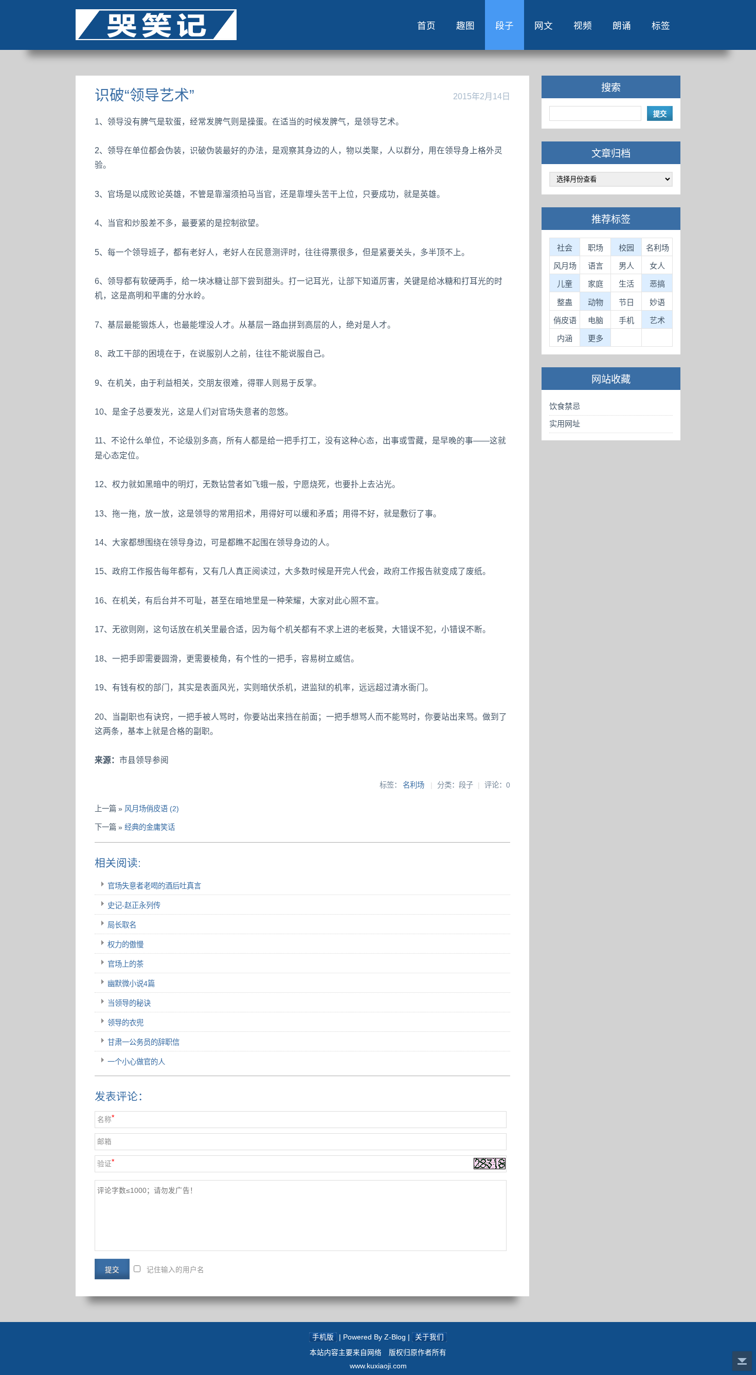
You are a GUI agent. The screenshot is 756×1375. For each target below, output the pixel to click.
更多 (595, 338)
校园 (626, 247)
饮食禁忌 (564, 406)
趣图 (465, 26)
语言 (595, 265)
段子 (504, 26)
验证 (104, 1164)
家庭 (595, 283)
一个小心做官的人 (136, 1062)
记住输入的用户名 (175, 1270)
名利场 (413, 785)
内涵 (564, 338)
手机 (626, 320)
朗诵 (622, 26)
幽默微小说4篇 (131, 983)
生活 (626, 283)
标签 (661, 26)
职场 (595, 247)
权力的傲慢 (125, 944)
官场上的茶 (125, 964)
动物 (595, 302)
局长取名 (121, 925)
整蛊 (564, 302)
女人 (657, 265)
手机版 (323, 1337)
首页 (426, 26)
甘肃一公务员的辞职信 (143, 1042)
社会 (564, 247)
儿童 (564, 283)
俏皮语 (565, 320)
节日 (626, 302)
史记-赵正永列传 (133, 905)
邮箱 (104, 1142)
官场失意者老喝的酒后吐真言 (154, 886)
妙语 (657, 302)
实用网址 (564, 423)
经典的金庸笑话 (149, 827)
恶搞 (657, 283)
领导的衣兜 (125, 1023)
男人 (626, 265)
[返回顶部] (742, 1361)
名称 (104, 1119)
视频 (582, 26)
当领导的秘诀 (129, 1003)
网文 (543, 26)
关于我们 (429, 1337)
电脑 (595, 320)
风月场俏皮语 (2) (151, 809)
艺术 (657, 320)
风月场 (565, 265)
